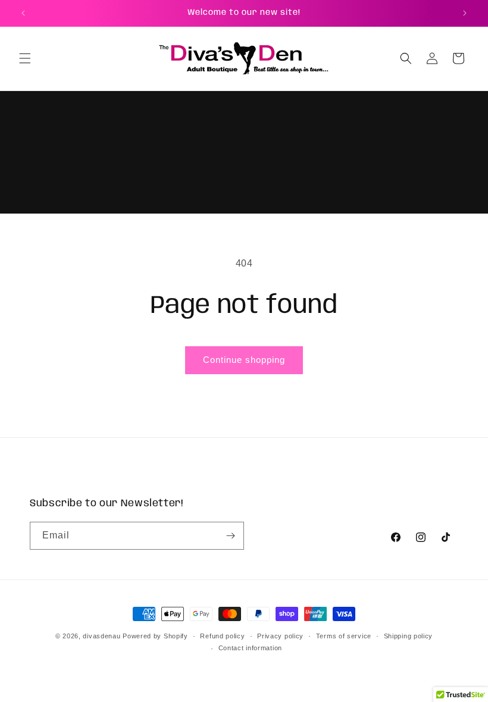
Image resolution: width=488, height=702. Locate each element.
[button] (25, 58)
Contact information (250, 647)
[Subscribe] (230, 536)
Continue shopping (244, 360)
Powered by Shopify (155, 636)
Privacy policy (280, 636)
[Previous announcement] (23, 13)
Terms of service (343, 636)
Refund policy (222, 636)
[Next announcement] (465, 13)
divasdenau (101, 636)
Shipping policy (408, 636)
